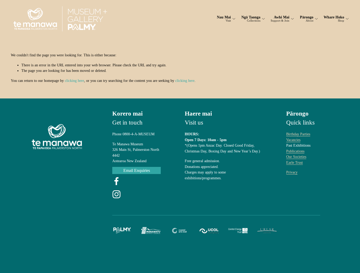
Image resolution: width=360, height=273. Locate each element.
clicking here (74, 80)
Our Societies (296, 157)
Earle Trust (294, 162)
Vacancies (293, 140)
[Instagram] (116, 194)
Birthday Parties (298, 134)
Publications (295, 151)
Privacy (292, 172)
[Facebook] (116, 181)
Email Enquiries (136, 170)
